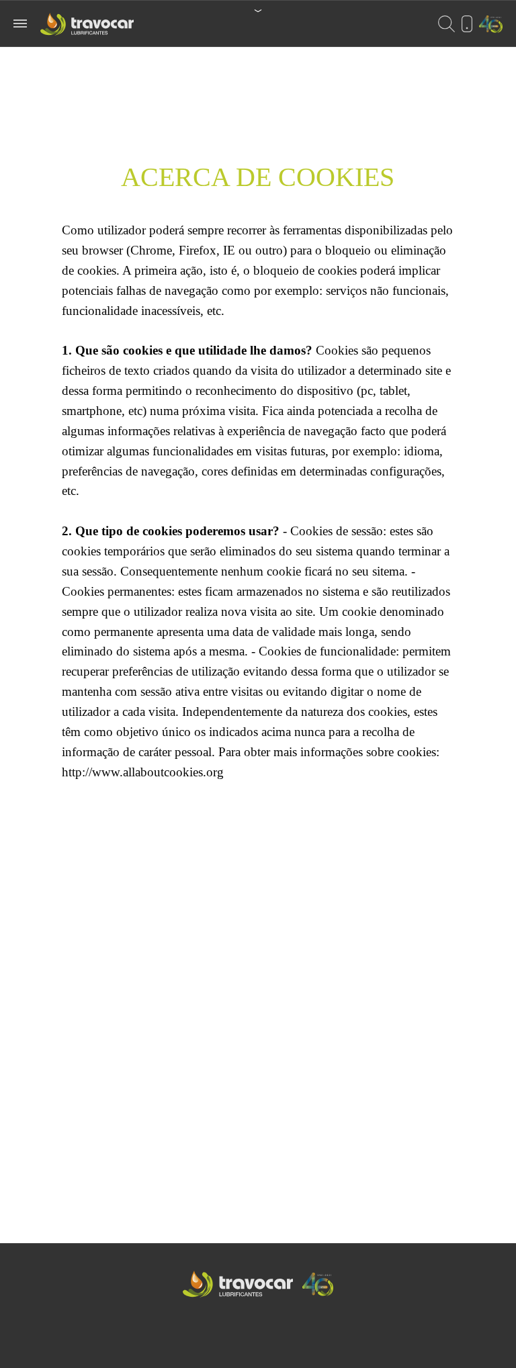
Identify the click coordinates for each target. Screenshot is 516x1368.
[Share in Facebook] (247, 1348)
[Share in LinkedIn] (270, 1348)
